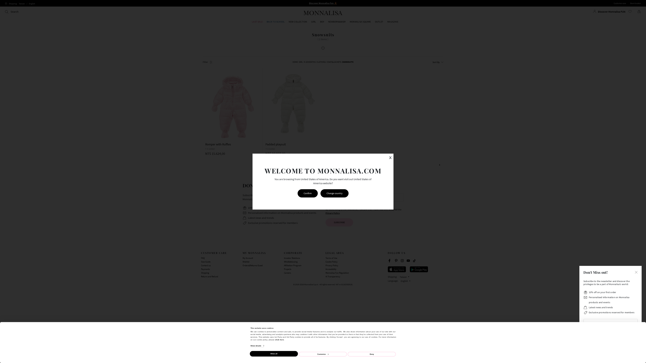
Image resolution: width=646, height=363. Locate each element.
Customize (321, 354)
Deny (372, 354)
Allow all (273, 354)
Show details (255, 346)
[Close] (636, 272)
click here (279, 339)
